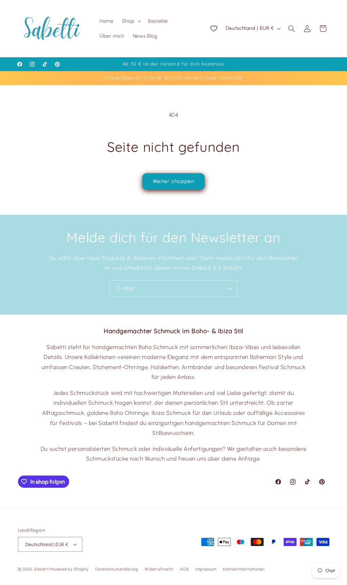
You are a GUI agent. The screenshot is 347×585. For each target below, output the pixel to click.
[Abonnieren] (229, 288)
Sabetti (41, 569)
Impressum (206, 569)
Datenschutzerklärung (116, 569)
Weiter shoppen (173, 181)
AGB (184, 569)
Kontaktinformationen (244, 569)
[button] (131, 21)
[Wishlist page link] (213, 28)
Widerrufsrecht (159, 569)
